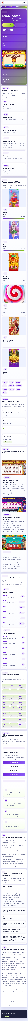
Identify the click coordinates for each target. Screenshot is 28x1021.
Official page (5, 1016)
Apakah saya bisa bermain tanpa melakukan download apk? (12, 930)
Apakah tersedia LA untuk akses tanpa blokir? (13, 924)
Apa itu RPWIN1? (7, 886)
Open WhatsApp (14, 766)
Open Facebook (14, 770)
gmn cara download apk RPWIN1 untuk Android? (14, 911)
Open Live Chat (14, 774)
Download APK (8, 25)
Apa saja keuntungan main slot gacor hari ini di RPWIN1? (13, 917)
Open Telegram (14, 762)
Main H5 (20, 25)
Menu (24, 2)
